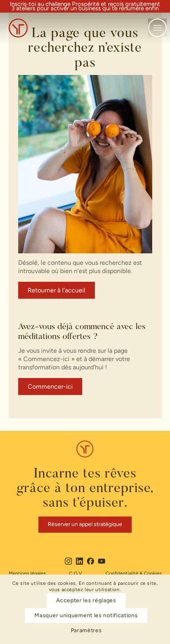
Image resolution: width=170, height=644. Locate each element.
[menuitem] (157, 28)
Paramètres (86, 630)
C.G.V (75, 573)
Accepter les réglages (86, 600)
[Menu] (157, 28)
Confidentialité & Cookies (134, 573)
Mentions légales (27, 573)
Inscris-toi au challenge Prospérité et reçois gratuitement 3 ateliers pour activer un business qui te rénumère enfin (85, 6)
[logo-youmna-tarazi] (70, 28)
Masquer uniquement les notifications (86, 615)
